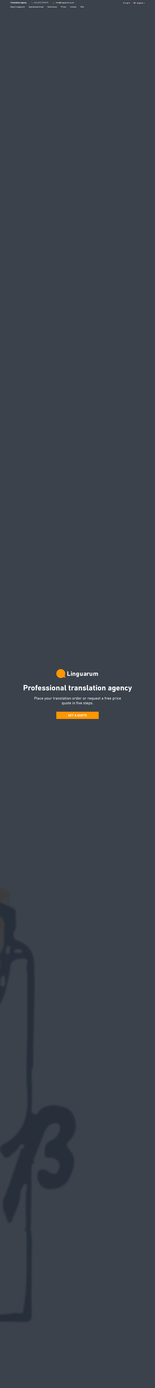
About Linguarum (17, 7)
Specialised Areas (36, 7)
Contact (73, 7)
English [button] (140, 3)
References (52, 7)
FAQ (82, 7)
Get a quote (77, 715)
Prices (63, 7)
